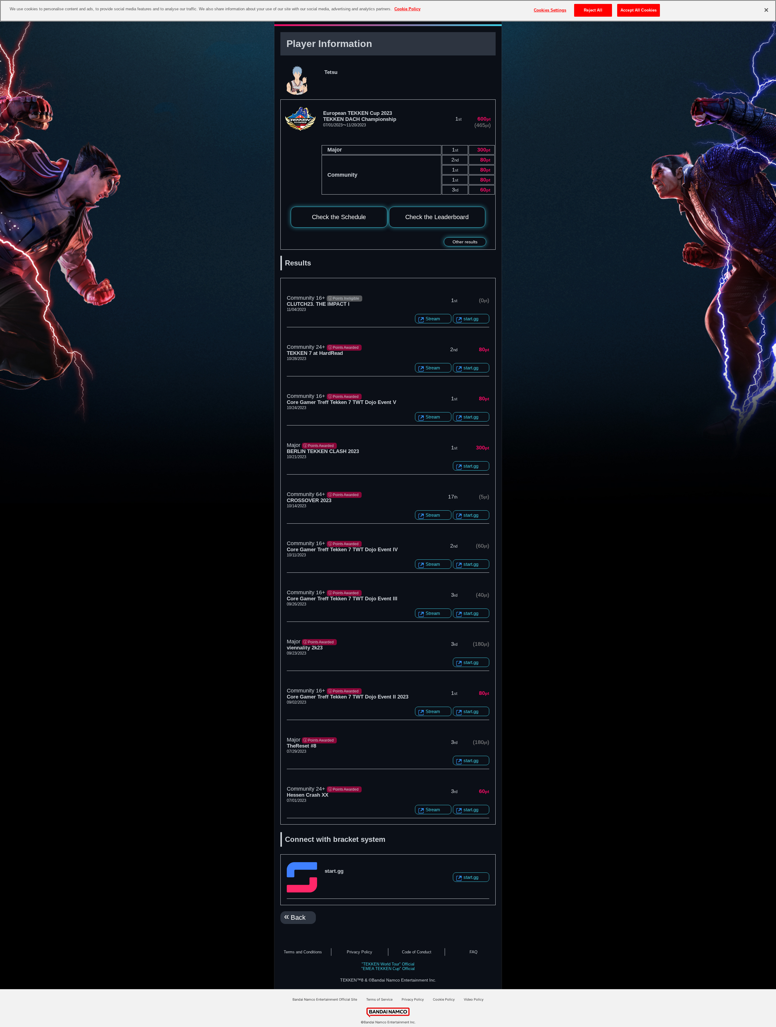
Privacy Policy (359, 952)
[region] (388, 11)
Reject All (593, 10)
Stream (433, 318)
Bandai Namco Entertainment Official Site (325, 999)
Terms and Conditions (303, 952)
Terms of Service (379, 999)
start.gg (470, 318)
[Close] (766, 10)
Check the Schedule (339, 217)
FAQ (473, 952)
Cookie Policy (444, 999)
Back (298, 917)
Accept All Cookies (638, 10)
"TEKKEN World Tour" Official (388, 964)
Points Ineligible (346, 298)
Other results (465, 241)
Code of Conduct (416, 952)
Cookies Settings (550, 10)
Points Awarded (346, 347)
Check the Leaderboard (437, 217)
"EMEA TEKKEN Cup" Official (388, 968)
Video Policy (473, 999)
